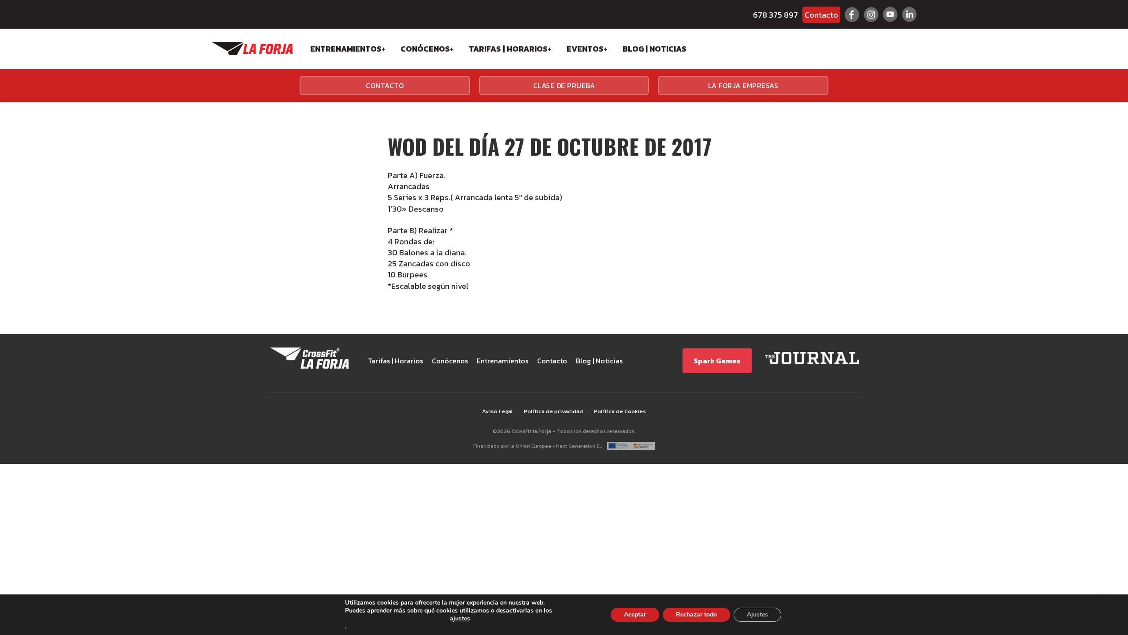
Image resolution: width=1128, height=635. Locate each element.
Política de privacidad (553, 411)
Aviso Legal (497, 411)
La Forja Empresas (743, 85)
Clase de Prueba (564, 85)
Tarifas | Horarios (508, 49)
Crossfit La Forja (252, 48)
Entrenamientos (346, 49)
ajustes (460, 619)
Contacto (821, 15)
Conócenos (425, 49)
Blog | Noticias (654, 49)
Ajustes (757, 614)
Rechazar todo (696, 614)
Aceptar (635, 614)
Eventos (585, 49)
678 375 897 (775, 15)
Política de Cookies (620, 411)
